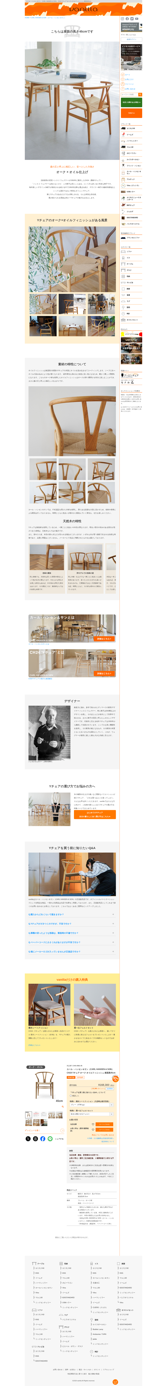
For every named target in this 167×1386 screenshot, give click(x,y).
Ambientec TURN (99, 1334)
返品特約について (107, 1141)
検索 (140, 94)
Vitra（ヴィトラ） (133, 185)
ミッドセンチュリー (43, 1302)
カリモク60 (131, 128)
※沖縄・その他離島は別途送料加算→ (100, 1138)
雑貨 (128, 289)
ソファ (129, 251)
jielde (95, 1339)
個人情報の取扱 (93, 1374)
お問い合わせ (57, 1369)
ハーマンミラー (132, 141)
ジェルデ (130, 211)
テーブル (130, 264)
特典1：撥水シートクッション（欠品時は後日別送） (90, 1101)
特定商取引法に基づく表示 (77, 1374)
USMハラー (131, 192)
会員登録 (110, 1088)
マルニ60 (130, 147)
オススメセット (132, 320)
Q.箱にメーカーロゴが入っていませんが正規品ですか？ (54, 951)
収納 (128, 276)
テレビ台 (130, 282)
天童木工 (96, 1283)
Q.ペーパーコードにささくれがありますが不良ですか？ (54, 942)
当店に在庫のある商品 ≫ (132, 102)
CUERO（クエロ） (100, 1307)
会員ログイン (131, 39)
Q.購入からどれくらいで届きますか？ (46, 914)
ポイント (97, 1369)
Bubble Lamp (98, 1329)
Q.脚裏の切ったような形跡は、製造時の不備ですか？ (53, 933)
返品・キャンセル (85, 1369)
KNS (37, 1273)
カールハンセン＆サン (44, 1288)
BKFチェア (131, 205)
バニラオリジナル (133, 224)
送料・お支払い (70, 1369)
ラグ (128, 301)
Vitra (37, 1293)
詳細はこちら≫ (34, 1045)
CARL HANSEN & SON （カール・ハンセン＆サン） (48, 18)
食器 (128, 295)
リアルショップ (108, 1369)
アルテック (131, 179)
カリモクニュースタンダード (134, 199)
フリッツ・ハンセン (134, 166)
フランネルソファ (133, 238)
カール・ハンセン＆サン (134, 173)
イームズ (130, 135)
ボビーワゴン (131, 153)
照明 (128, 307)
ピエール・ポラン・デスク (72, 1346)
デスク (129, 270)
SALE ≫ (131, 113)
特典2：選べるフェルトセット (81, 1111)
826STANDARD (132, 218)
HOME (27, 18)
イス (128, 258)
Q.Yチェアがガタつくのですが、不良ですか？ (50, 924)
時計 (128, 314)
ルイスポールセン (133, 159)
